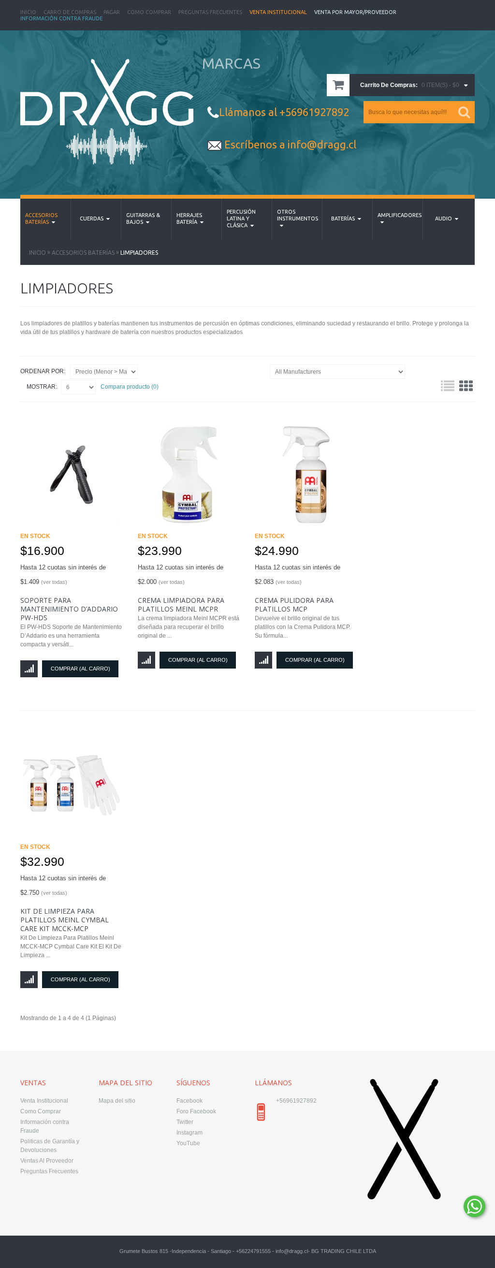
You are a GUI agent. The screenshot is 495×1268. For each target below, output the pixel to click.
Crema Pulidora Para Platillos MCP (294, 604)
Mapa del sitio (117, 1100)
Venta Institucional (278, 12)
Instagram (189, 1132)
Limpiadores (139, 252)
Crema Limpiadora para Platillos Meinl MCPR (181, 604)
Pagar (111, 12)
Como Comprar (149, 12)
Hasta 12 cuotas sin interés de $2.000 (180, 574)
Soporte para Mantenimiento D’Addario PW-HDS (69, 609)
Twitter (184, 1122)
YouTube (188, 1143)
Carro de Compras (70, 12)
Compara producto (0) (130, 386)
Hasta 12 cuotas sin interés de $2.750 (63, 885)
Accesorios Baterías (83, 252)
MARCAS (231, 63)
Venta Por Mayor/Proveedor (355, 12)
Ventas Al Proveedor (46, 1160)
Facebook (189, 1100)
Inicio (28, 12)
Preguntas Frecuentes (210, 12)
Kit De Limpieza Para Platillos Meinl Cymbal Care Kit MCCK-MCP (64, 919)
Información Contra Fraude (61, 18)
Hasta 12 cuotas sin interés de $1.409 (63, 574)
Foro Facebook (196, 1111)
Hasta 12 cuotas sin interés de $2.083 (297, 574)
